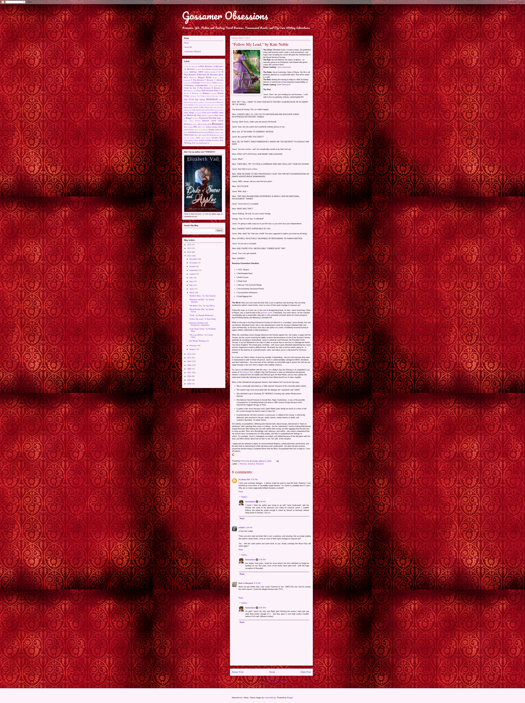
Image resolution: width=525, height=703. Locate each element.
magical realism (218, 110)
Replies (244, 497)
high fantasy (200, 99)
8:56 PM (262, 608)
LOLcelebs (196, 110)
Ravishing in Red (246, 372)
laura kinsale (193, 107)
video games (188, 140)
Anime (186, 72)
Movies (190, 115)
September (193, 270)
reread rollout (217, 120)
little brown (187, 110)
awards (213, 72)
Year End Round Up (202, 143)
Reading (197, 121)
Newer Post (237, 672)
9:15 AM (257, 583)
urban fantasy (206, 138)
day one (193, 91)
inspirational (212, 102)
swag (221, 132)
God (198, 96)
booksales (187, 80)
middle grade (206, 112)
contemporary (201, 85)
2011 (189, 357)
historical (251, 464)
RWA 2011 (201, 127)
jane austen (199, 105)
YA (193, 142)
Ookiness (195, 118)
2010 (189, 361)
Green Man (211, 96)
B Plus (218, 72)
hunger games (198, 102)
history (221, 99)
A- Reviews (189, 68)
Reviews (188, 123)
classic (214, 82)
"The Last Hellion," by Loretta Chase (201, 335)
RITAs (200, 124)
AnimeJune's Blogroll (192, 51)
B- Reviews (212, 74)
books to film (218, 77)
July (191, 277)
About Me (188, 47)
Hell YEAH (189, 99)
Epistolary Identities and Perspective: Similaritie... (200, 323)
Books (209, 77)
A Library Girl (244, 479)
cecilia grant (188, 83)
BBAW (220, 75)
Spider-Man (219, 129)
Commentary (189, 85)
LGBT (201, 107)
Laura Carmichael (284, 67)
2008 (189, 368)
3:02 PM (254, 479)
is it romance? (189, 105)
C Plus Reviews (197, 80)
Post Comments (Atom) (277, 681)
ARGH (200, 71)
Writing (187, 142)
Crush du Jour (190, 88)
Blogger (290, 698)
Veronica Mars (217, 137)
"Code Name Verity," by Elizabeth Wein (202, 329)
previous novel (266, 313)
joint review (215, 105)
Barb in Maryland (246, 583)
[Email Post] (277, 461)
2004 (189, 383)
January (192, 349)
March (192, 292)
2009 (189, 365)
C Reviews (242, 464)
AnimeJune (250, 502)
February (193, 345)
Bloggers (201, 77)
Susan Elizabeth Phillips (205, 132)
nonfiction (211, 115)
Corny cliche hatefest (216, 85)
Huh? (186, 102)
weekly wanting (205, 140)
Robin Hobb (207, 124)
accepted (198, 69)
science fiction (217, 126)
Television (189, 134)
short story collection (201, 130)
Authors (207, 72)
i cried (205, 102)
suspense (217, 132)
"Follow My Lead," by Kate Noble (202, 319)
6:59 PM (262, 560)
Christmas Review (206, 83)
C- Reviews (218, 80)
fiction (220, 93)
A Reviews (218, 66)
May (191, 285)
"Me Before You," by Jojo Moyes (202, 305)
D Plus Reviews (203, 88)
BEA (186, 77)
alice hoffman (206, 69)
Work (221, 140)
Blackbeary (192, 77)
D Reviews (216, 88)
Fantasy (206, 93)
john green (207, 105)
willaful (242, 528)
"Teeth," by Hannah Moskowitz (201, 315)
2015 (189, 248)
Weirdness (215, 140)
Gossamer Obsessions (225, 15)
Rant (219, 118)
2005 (189, 380)
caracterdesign (270, 698)
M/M (211, 110)
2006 (189, 376)
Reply (241, 492)
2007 (189, 372)
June (191, 281)
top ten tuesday (189, 138)
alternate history (217, 69)
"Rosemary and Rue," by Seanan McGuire (201, 300)
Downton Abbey (212, 90)
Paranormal (203, 118)
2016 (189, 244)
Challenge (196, 82)
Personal (212, 117)
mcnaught (198, 113)
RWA (195, 126)
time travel (219, 135)
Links (215, 107)
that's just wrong (200, 135)
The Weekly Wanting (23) (199, 340)
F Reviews (194, 93)
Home (272, 672)
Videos (195, 140)
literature (220, 107)
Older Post (306, 672)
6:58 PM (262, 502)
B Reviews (202, 74)
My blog (197, 115)
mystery (204, 115)
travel (198, 137)
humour (190, 102)
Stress (186, 132)
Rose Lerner (188, 127)
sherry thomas (189, 129)
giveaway (193, 96)
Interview (220, 102)
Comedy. (220, 83)
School (208, 126)
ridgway (195, 124)
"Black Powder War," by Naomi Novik (201, 310)
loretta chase (204, 110)
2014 (189, 252)
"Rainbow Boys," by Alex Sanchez (202, 295)
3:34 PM (249, 528)
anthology (193, 71)
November (193, 262)
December (193, 259)
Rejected (205, 120)
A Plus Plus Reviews (190, 66)
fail (200, 93)
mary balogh (189, 112)
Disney (198, 90)
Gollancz (203, 96)
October (192, 266)
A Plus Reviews (205, 66)
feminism (213, 93)
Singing (211, 129)
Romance (260, 464)
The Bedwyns (211, 135)
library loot (209, 107)
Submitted (192, 132)
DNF (203, 90)
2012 (189, 354)
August (192, 274)
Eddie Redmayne (283, 85)
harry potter (219, 96)
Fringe (186, 95)
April (191, 288)
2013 (189, 255)
